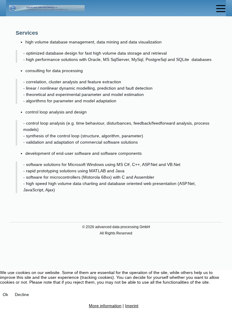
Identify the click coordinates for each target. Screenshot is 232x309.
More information (105, 305)
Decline (22, 294)
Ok (5, 294)
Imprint (131, 305)
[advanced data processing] (47, 8)
